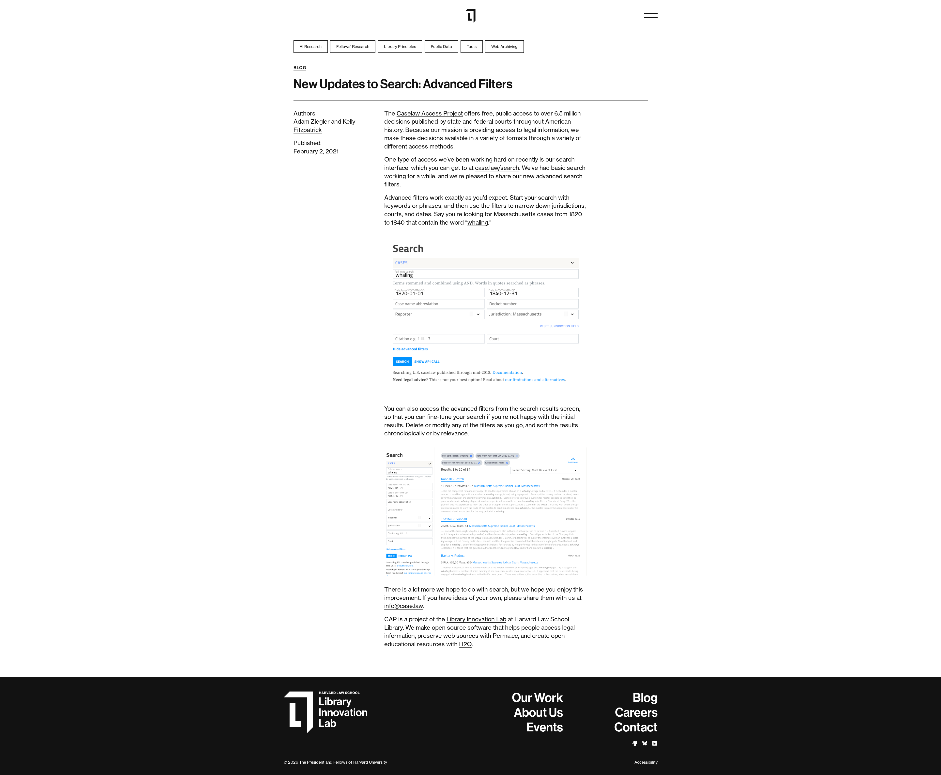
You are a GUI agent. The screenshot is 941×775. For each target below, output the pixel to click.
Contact (636, 727)
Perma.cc (505, 635)
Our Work (537, 697)
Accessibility (646, 762)
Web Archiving (504, 46)
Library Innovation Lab (476, 619)
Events (544, 727)
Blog (300, 67)
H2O (465, 644)
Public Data (441, 46)
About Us (538, 712)
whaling (477, 222)
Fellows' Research (352, 46)
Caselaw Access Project (430, 113)
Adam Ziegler (311, 121)
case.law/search (497, 167)
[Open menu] (651, 16)
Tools (472, 46)
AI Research (311, 46)
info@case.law (403, 606)
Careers (636, 712)
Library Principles (400, 46)
